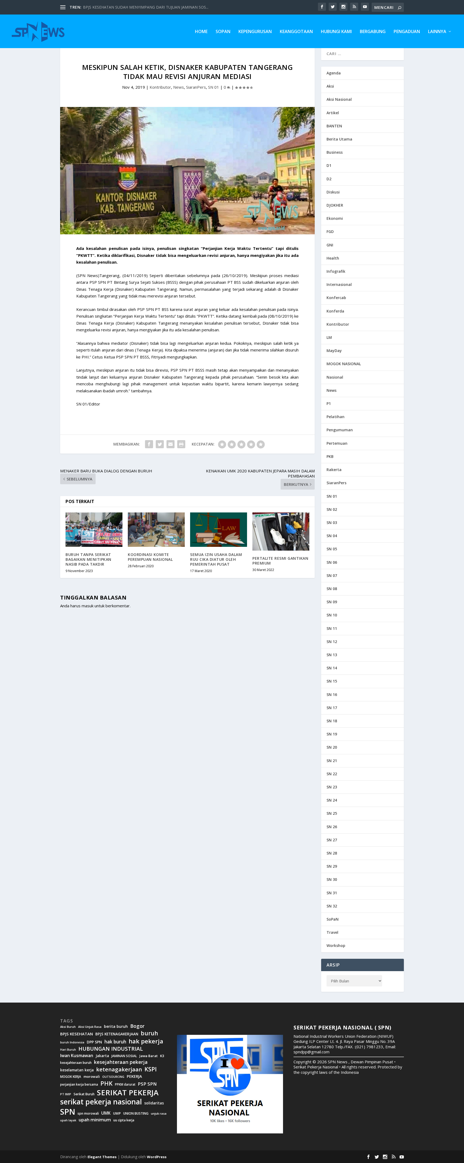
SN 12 (332, 641)
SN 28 (332, 853)
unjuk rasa (158, 1113)
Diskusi (333, 192)
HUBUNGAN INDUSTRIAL (110, 1048)
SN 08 (332, 588)
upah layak (68, 1120)
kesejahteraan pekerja (121, 1062)
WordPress (156, 1156)
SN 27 (332, 839)
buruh (149, 1033)
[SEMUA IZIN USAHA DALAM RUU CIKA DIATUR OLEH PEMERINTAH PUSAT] (218, 529)
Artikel (333, 112)
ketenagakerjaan (119, 1069)
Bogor (137, 1026)
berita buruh (116, 1026)
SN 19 (332, 734)
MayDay (334, 350)
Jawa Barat (148, 1056)
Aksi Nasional (339, 99)
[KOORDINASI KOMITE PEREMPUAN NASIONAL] (156, 529)
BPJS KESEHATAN (76, 1033)
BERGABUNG (373, 31)
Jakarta (102, 1055)
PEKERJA (134, 1076)
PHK (106, 1083)
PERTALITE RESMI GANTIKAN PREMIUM (280, 561)
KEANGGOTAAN (296, 31)
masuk (87, 605)
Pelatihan (336, 416)
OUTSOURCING (113, 1077)
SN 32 (332, 906)
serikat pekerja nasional (101, 1102)
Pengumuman (340, 429)
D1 (329, 165)
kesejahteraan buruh (76, 1063)
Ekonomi (335, 218)
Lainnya (437, 31)
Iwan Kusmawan (76, 1055)
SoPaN (223, 31)
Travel (332, 932)
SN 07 (332, 575)
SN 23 (332, 786)
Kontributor (160, 87)
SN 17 (332, 707)
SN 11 (332, 628)
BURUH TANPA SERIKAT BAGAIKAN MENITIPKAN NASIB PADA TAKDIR (88, 559)
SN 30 (332, 879)
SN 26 (332, 826)
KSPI (150, 1069)
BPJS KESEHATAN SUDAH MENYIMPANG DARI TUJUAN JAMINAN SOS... (145, 7)
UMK (106, 1113)
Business (335, 152)
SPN (67, 1112)
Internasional (339, 284)
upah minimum (95, 1120)
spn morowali (88, 1113)
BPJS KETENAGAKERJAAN (116, 1034)
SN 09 (332, 601)
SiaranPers (196, 87)
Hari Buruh (68, 1049)
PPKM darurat (125, 1084)
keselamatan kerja (77, 1070)
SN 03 (332, 522)
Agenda (334, 73)
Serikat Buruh (84, 1094)
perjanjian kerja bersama (79, 1084)
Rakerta (334, 469)
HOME (201, 31)
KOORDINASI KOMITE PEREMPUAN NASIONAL (150, 557)
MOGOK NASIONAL (344, 363)
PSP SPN (147, 1084)
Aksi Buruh (68, 1027)
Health (333, 258)
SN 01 (213, 87)
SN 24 (332, 800)
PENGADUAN (407, 31)
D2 (329, 178)
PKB (330, 456)
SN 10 (332, 615)
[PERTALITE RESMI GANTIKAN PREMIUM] (280, 531)
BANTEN (334, 125)
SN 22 (332, 773)
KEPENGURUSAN (255, 31)
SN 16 (332, 694)
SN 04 (332, 535)
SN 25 (332, 813)
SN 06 (332, 562)
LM (329, 337)
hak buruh (115, 1042)
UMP (117, 1113)
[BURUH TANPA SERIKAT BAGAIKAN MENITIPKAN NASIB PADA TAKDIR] (94, 529)
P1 (329, 403)
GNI (330, 244)
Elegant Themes (102, 1156)
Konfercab (336, 297)
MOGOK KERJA (70, 1077)
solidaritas (154, 1103)
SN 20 (332, 747)
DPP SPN (94, 1042)
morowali (92, 1076)
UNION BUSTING (135, 1113)
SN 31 (332, 892)
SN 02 (332, 509)
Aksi (330, 86)
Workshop (336, 945)
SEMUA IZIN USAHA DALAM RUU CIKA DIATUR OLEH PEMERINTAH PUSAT (216, 559)
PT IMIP (65, 1094)
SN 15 (332, 681)
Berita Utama (339, 139)
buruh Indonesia (72, 1042)
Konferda (335, 311)
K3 (162, 1056)
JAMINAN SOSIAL (124, 1056)
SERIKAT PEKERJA (127, 1092)
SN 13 (332, 654)
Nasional (335, 377)
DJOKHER (335, 205)
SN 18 (332, 720)
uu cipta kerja (123, 1120)
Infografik (336, 271)
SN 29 (332, 866)
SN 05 (332, 548)
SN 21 (332, 760)
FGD (330, 231)
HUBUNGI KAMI (336, 31)
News (178, 87)
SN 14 (332, 667)
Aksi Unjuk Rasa (90, 1027)
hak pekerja (146, 1041)
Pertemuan (337, 443)
